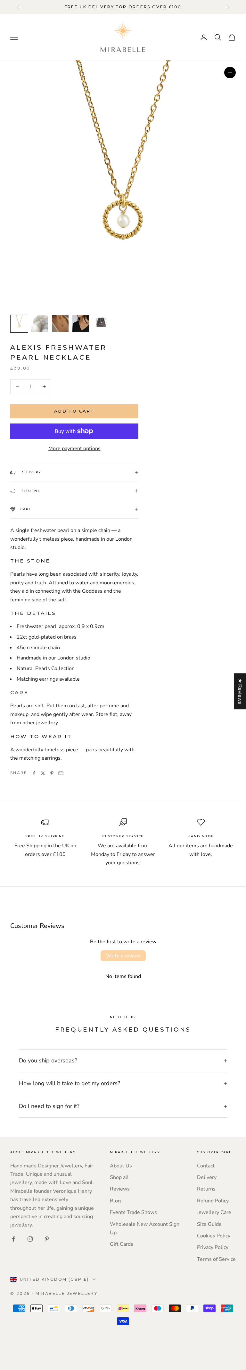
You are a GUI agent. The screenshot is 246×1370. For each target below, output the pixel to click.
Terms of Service (216, 1259)
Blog (115, 1200)
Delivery (207, 1177)
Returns (206, 1188)
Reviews (120, 1188)
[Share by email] (60, 773)
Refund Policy (213, 1200)
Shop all (119, 1177)
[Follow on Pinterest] (47, 1239)
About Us (121, 1165)
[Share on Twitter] (42, 773)
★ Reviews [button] (239, 691)
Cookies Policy (213, 1235)
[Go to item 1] (19, 324)
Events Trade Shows (133, 1212)
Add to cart (74, 411)
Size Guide (209, 1224)
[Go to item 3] (60, 324)
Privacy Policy (212, 1247)
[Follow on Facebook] (13, 1239)
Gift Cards (121, 1244)
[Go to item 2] (40, 324)
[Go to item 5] (101, 322)
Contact (206, 1165)
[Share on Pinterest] (51, 773)
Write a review (123, 955)
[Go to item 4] (81, 324)
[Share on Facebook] (34, 773)
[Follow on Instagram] (30, 1239)
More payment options (74, 448)
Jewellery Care (214, 1212)
